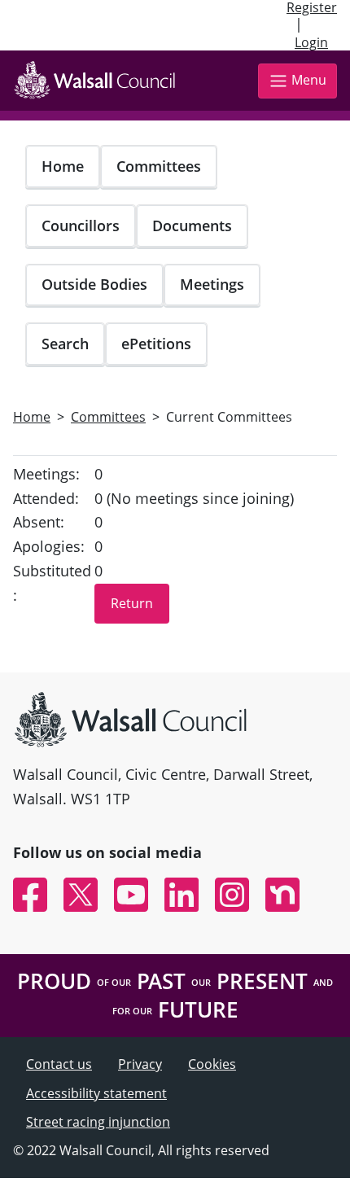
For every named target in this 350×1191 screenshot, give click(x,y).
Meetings (212, 284)
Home (63, 166)
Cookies (212, 1064)
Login (311, 42)
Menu (308, 80)
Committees (158, 166)
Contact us (59, 1064)
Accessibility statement (96, 1093)
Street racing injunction (98, 1122)
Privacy (140, 1064)
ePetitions (156, 343)
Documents (192, 225)
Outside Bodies (94, 284)
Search (65, 343)
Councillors (81, 225)
